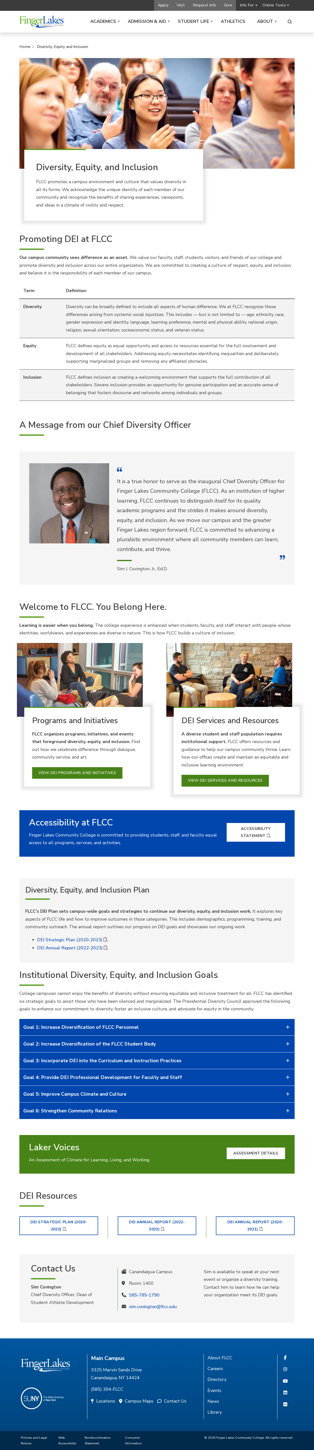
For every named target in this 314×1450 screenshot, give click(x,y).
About (265, 21)
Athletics (233, 21)
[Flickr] (285, 1405)
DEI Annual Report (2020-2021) (255, 1225)
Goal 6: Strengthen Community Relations (70, 1110)
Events (214, 1390)
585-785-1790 (144, 1295)
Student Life (193, 21)
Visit (181, 5)
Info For (247, 5)
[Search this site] (290, 22)
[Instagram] (285, 1370)
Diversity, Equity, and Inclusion (62, 46)
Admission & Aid (147, 21)
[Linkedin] (285, 1393)
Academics (103, 21)
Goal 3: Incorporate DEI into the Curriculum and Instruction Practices (102, 1060)
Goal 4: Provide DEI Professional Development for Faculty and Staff (102, 1077)
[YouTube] (285, 1381)
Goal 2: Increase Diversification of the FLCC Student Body (89, 1044)
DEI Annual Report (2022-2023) (70, 948)
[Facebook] (285, 1358)
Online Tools (274, 5)
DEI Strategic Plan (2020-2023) (69, 940)
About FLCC (220, 1358)
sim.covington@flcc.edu (153, 1307)
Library (215, 1412)
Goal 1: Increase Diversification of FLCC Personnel (81, 1027)
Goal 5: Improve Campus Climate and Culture (74, 1094)
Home (24, 46)
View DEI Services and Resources (225, 780)
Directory (217, 1379)
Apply (163, 5)
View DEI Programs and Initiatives (77, 773)
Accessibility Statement (256, 832)
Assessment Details (255, 1153)
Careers (215, 1369)
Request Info (204, 5)
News (213, 1401)
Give (228, 5)
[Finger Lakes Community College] (41, 21)
